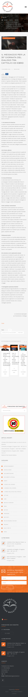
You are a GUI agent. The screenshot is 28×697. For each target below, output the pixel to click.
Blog (11, 20)
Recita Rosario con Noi (10, 521)
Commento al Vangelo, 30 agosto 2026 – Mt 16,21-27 (14, 446)
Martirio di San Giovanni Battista (8, 455)
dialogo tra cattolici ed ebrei (9, 332)
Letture (6, 495)
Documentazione (8, 346)
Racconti (6, 517)
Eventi (14, 346)
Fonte (2, 323)
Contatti (14, 693)
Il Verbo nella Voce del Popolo (12, 491)
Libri (5, 499)
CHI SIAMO (7, 633)
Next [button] (26, 341)
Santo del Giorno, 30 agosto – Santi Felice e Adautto (13, 448)
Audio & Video (7, 469)
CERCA (24, 411)
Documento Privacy (16, 691)
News (16, 20)
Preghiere (6, 513)
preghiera (20, 332)
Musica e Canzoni (8, 502)
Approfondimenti (12, 22)
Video (5, 531)
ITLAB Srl (17, 689)
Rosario (6, 524)
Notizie (6, 510)
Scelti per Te (7, 528)
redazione (17, 69)
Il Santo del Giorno (9, 484)
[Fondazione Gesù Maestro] (7, 6)
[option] (5, 361)
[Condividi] (6, 74)
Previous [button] (24, 341)
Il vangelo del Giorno (10, 488)
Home (6, 20)
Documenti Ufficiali (9, 477)
